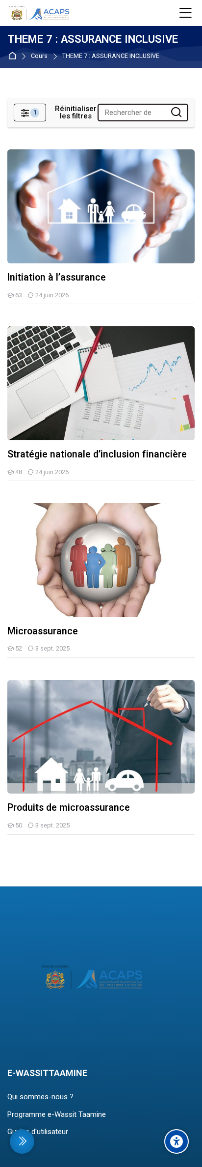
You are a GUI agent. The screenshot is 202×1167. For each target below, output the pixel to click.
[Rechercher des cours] (176, 113)
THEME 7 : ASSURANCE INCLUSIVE (110, 56)
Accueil (14, 56)
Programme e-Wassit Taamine (56, 1114)
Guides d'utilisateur (37, 1131)
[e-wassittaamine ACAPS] (40, 13)
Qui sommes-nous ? (40, 1096)
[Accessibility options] (176, 1141)
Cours (39, 56)
